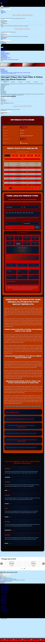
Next (38, 188)
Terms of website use (4, 611)
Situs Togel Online (4, 584)
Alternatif (31, 640)
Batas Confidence (9, 220)
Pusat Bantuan (3, 601)
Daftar (22, 640)
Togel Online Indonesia (5, 591)
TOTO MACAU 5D (4, 55)
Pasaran (7, 204)
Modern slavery (3, 607)
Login (14, 640)
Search (2, 8)
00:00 (7, 155)
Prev (7, 188)
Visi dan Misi (3, 597)
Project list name (3, 110)
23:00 (22, 159)
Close (2, 60)
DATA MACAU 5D (4, 56)
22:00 (38, 155)
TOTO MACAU (3, 54)
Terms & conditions (4, 609)
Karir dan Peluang (4, 599)
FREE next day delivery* (14, 59)
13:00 (15, 155)
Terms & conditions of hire (5, 610)
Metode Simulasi (27, 220)
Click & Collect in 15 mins (5, 59)
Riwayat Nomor (9, 209)
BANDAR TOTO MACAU (5, 53)
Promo (4, 640)
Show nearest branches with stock (6, 578)
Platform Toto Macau (4, 589)
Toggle (2, 6)
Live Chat (40, 640)
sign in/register (6, 103)
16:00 (22, 155)
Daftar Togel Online (4, 590)
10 (34, 188)
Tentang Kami (3, 595)
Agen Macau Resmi (4, 587)
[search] (6, 9)
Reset (37, 227)
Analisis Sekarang (20, 227)
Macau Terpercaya (4, 592)
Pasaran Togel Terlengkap (5, 588)
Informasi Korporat (4, 603)
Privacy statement (4, 608)
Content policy (3, 605)
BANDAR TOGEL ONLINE (5, 57)
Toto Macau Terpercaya (5, 585)
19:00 (30, 155)
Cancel (2, 113)
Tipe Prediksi (26, 204)
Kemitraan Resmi (4, 600)
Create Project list (4, 112)
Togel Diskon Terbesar (4, 593)
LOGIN (33, 64)
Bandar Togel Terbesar (4, 586)
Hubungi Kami (3, 602)
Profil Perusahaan (4, 596)
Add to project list (4, 102)
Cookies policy (3, 606)
